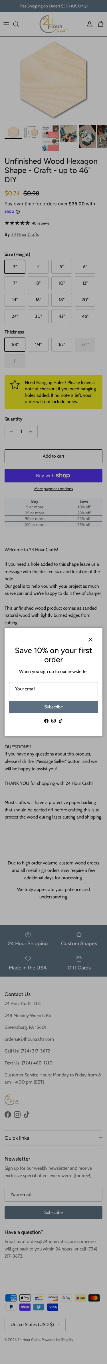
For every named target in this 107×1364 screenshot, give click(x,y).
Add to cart (53, 456)
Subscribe (53, 707)
